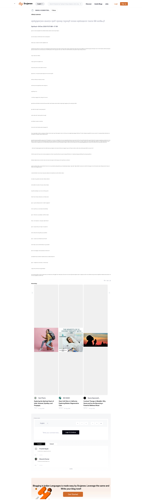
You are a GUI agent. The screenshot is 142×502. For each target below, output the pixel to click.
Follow (54, 10)
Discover (89, 4)
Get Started (73, 494)
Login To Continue (71, 432)
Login (116, 4)
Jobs (106, 4)
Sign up (124, 4)
